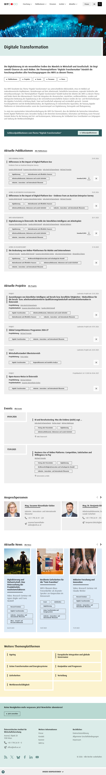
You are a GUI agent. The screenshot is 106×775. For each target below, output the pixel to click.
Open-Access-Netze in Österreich (23, 376)
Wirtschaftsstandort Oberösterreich (24, 353)
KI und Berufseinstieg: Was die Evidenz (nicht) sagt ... (58, 419)
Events (39, 79)
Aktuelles (72, 4)
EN (94, 4)
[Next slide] (101, 497)
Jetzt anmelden (13, 714)
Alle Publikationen (41, 151)
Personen (53, 4)
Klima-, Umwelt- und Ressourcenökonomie (17, 621)
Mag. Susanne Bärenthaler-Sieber (40, 505)
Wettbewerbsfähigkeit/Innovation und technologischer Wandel (46, 258)
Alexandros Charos (78, 254)
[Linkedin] (31, 757)
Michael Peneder (65, 169)
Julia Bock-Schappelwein (51, 169)
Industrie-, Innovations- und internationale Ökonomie (27, 182)
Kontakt (41, 736)
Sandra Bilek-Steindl (15, 169)
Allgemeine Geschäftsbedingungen (86, 736)
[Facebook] (24, 757)
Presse (87, 4)
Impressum (77, 740)
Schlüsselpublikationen (89, 133)
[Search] (100, 4)
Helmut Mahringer (68, 423)
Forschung (26, 4)
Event (45, 602)
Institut (61, 4)
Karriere (41, 740)
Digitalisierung (16, 174)
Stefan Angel (56, 423)
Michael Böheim (65, 224)
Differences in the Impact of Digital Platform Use (30, 162)
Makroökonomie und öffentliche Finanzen (40, 174)
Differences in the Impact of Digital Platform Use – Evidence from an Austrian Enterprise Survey (51, 195)
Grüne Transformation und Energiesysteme (51, 611)
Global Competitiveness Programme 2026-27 (28, 330)
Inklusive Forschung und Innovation (84, 580)
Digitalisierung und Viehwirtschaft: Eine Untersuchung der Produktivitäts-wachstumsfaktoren (16, 584)
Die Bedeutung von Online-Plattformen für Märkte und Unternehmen (39, 250)
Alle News (27, 545)
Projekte (27, 79)
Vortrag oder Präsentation (45, 428)
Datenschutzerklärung (81, 733)
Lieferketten (57, 602)
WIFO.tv (41, 743)
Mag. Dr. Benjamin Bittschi (94, 505)
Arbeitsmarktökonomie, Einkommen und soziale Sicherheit (29, 178)
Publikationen (40, 4)
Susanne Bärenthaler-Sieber (32, 169)
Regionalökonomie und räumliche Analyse (45, 362)
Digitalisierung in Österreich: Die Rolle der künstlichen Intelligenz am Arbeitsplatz (45, 221)
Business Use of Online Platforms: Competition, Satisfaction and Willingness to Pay (63, 453)
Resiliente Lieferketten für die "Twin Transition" (52, 580)
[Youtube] (37, 757)
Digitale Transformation (19, 313)
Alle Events (18, 409)
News (63, 79)
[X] (11, 757)
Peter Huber (24, 357)
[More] (96, 178)
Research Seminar (16, 607)
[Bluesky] (18, 757)
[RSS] (5, 757)
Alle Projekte (32, 286)
